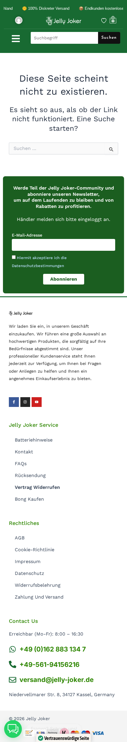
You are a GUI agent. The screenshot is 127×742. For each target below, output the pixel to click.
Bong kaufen (29, 499)
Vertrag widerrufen (37, 487)
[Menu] (15, 38)
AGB (20, 538)
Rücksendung (30, 475)
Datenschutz (29, 573)
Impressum (27, 561)
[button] (13, 729)
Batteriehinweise (34, 440)
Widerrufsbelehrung (38, 585)
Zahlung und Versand (39, 597)
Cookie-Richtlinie (34, 549)
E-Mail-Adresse (27, 235)
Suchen (109, 37)
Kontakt (24, 452)
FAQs (21, 463)
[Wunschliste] (104, 20)
